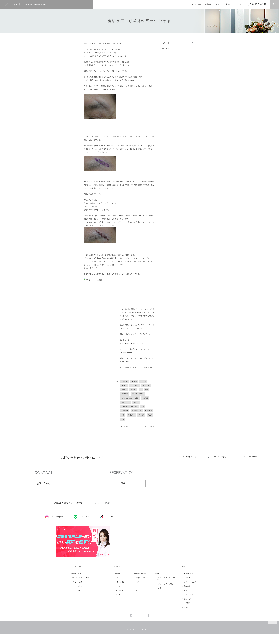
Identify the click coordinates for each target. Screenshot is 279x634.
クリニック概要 (76, 586)
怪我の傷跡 (148, 411)
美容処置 (187, 586)
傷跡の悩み (125, 394)
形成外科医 (125, 411)
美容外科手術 (188, 594)
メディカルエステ (190, 582)
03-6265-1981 (258, 4)
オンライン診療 (220, 457)
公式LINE (85, 517)
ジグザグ (124, 385)
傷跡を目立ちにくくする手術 (130, 398)
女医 (142, 406)
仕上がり (124, 389)
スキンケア (188, 578)
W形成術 (134, 381)
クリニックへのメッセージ (80, 578)
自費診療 (117, 573)
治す (123, 419)
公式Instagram (57, 517)
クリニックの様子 (77, 582)
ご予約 (239, 4)
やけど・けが (140, 578)
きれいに (143, 381)
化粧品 (186, 607)
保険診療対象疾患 (140, 573)
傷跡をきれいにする (138, 394)
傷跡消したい (125, 402)
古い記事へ (125, 426)
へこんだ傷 (146, 385)
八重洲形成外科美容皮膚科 (129, 406)
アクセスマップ (76, 590)
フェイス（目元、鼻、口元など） (166, 578)
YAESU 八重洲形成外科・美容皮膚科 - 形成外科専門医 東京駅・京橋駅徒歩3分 (41, 4)
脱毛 (185, 590)
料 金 (217, 4)
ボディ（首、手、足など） (166, 584)
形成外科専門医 (136, 411)
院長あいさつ (76, 573)
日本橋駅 (141, 415)
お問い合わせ (228, 4)
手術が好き (131, 415)
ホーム (183, 4)
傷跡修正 (145, 398)
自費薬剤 (187, 603)
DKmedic (253, 457)
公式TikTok (111, 517)
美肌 (117, 578)
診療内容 (208, 4)
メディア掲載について (187, 457)
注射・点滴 (119, 590)
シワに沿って (135, 385)
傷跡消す (136, 402)
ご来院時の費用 (187, 573)
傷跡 (146, 389)
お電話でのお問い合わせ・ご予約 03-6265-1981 (82, 503)
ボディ (118, 586)
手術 (123, 415)
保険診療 (133, 389)
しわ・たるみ (120, 582)
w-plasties (125, 381)
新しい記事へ (149, 426)
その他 (118, 594)
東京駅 (150, 415)
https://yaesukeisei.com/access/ (131, 343)
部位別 (157, 573)
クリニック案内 (195, 4)
